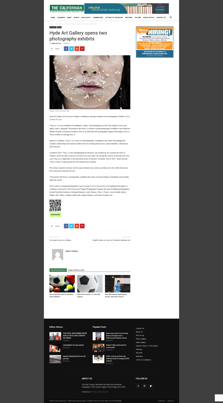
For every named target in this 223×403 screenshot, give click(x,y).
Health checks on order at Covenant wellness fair (111, 240)
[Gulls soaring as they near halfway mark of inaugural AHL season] (98, 359)
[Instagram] (144, 386)
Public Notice (148, 18)
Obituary (128, 18)
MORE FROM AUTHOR (76, 270)
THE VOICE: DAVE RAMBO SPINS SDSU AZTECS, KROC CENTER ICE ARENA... (75, 335)
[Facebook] (138, 386)
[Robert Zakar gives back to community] (98, 348)
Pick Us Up (140, 335)
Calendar (61, 18)
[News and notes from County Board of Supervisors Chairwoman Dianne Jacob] (98, 336)
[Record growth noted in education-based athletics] (62, 283)
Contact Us (161, 18)
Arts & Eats (86, 18)
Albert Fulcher (56, 43)
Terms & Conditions (143, 360)
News (69, 18)
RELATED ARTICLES (58, 270)
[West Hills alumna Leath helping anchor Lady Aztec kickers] (117, 283)
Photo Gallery (141, 339)
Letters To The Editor (114, 18)
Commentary (98, 18)
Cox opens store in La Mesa (60, 240)
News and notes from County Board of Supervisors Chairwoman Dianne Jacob (117, 335)
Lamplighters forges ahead (73, 345)
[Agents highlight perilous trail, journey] (55, 359)
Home (53, 18)
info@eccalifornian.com (99, 392)
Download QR (55, 214)
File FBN (138, 18)
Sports (76, 18)
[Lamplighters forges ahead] (55, 348)
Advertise (139, 356)
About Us (139, 332)
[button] (171, 18)
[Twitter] (150, 386)
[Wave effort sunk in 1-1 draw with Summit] (90, 283)
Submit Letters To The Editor (147, 346)
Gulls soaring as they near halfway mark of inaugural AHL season (117, 358)
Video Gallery (141, 342)
